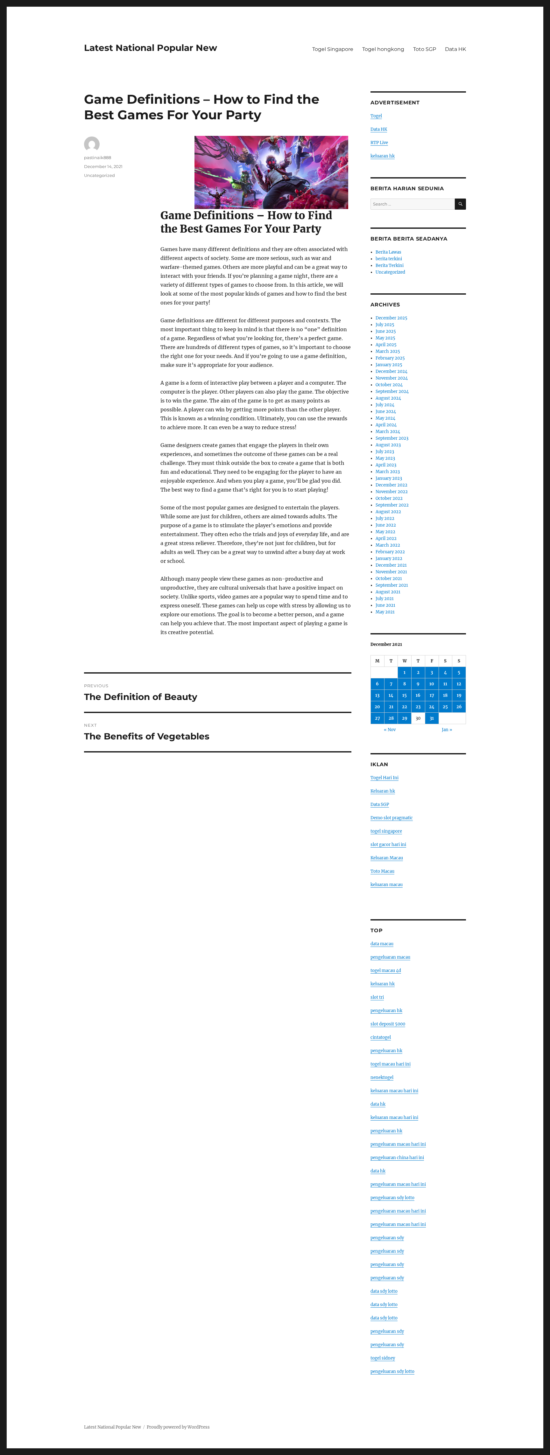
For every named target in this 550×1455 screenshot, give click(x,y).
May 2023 (385, 458)
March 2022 (388, 545)
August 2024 (388, 398)
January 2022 (389, 558)
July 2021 (385, 598)
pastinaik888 (97, 157)
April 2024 (386, 425)
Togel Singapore (332, 49)
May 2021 (385, 612)
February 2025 (390, 358)
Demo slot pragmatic (391, 818)
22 (404, 707)
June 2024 (386, 411)
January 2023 (389, 478)
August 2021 (388, 592)
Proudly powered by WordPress (178, 1427)
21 (391, 707)
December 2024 (391, 371)
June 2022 (386, 525)
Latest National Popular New (150, 47)
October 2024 (389, 385)
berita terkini (389, 259)
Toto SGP (424, 49)
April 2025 (386, 344)
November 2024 (392, 378)
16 (418, 695)
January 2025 (389, 364)
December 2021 (391, 565)
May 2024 (385, 418)
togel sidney (382, 1358)
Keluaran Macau (386, 858)
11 (445, 684)
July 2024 (385, 405)
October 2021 (389, 578)
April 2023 (386, 465)
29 (404, 718)
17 (432, 695)
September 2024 (392, 391)
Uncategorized (99, 175)
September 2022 (392, 505)
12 (459, 684)
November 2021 (391, 572)
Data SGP (379, 804)
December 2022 (391, 485)
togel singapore (386, 831)
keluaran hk (382, 156)
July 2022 (385, 518)
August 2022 (388, 511)
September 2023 (392, 438)
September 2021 (392, 585)
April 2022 (386, 538)
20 (377, 707)
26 (459, 707)
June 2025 (386, 331)
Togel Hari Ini (384, 777)
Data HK (455, 49)
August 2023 (388, 445)
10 (431, 684)
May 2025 (385, 338)
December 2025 (391, 318)
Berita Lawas (388, 252)
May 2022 (385, 532)
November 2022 (392, 491)
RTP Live (379, 142)
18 (445, 695)
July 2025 (385, 324)
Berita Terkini (390, 265)
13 (377, 695)
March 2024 (388, 431)
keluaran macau (386, 884)
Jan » (447, 729)
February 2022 (390, 552)
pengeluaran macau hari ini (398, 1211)
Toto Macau (382, 871)
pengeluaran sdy (387, 1238)
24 (431, 707)
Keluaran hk (382, 791)
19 (459, 695)
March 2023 (388, 471)
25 (445, 707)
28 (391, 718)
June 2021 (385, 605)
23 (418, 707)
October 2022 (389, 498)
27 (377, 718)
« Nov (390, 729)
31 (432, 718)
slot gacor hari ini (388, 844)
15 (404, 695)
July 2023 (385, 451)
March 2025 (388, 351)
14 (391, 695)
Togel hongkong (383, 49)
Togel (376, 116)
